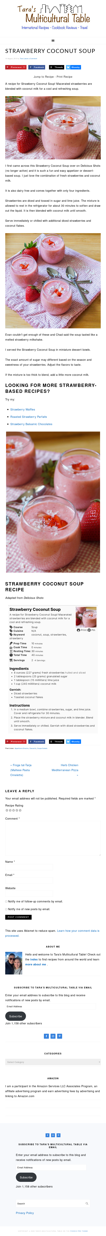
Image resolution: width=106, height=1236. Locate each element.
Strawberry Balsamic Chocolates (31, 424)
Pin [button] (93, 630)
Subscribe (15, 1016)
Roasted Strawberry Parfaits (28, 417)
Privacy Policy (25, 1213)
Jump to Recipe (44, 77)
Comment (12, 818)
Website (10, 888)
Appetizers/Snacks (22, 748)
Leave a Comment (30, 58)
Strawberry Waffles (22, 409)
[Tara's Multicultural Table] (53, 32)
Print (83, 630)
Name (10, 862)
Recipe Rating (14, 805)
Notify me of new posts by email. (29, 909)
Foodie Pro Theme (79, 1231)
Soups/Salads (42, 748)
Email (9, 875)
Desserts (33, 748)
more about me (36, 964)
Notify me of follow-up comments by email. (35, 901)
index (34, 959)
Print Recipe (64, 77)
